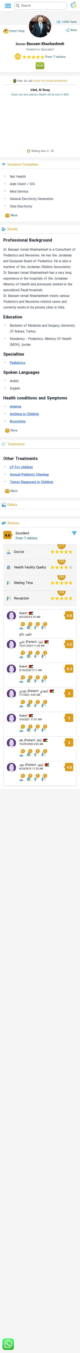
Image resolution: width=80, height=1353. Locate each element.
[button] (40, 6)
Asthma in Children (24, 414)
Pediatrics (17, 363)
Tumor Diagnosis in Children (31, 482)
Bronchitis (18, 421)
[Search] (39, 5)
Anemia (15, 406)
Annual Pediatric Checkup (29, 474)
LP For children (21, 467)
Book (40, 65)
